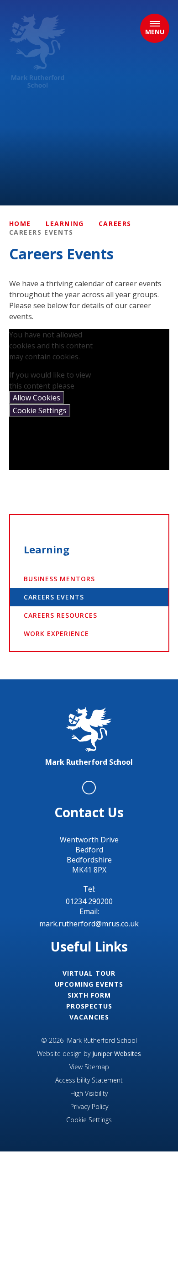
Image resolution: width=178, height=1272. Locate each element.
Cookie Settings (40, 410)
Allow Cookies (36, 398)
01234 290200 (89, 901)
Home (20, 223)
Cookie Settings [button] (89, 1119)
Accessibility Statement (89, 1080)
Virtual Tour (89, 973)
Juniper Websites (116, 1053)
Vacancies (89, 1017)
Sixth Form (89, 995)
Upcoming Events (89, 984)
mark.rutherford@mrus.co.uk (89, 924)
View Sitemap (89, 1066)
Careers (115, 223)
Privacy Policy (89, 1106)
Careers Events (41, 232)
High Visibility (89, 1093)
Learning (65, 223)
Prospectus (89, 1006)
